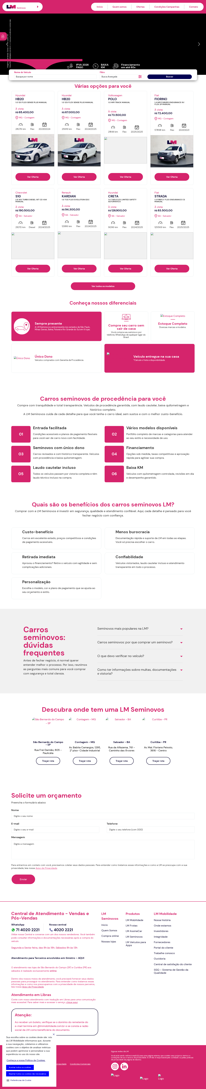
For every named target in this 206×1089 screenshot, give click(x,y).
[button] (19, 1080)
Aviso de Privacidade (46, 868)
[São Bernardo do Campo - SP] (48, 727)
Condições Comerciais (80, 1064)
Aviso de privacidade (57, 1064)
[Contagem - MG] (85, 727)
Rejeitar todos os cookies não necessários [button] (27, 1074)
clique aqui (72, 1002)
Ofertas (140, 6)
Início (100, 6)
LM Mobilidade (134, 920)
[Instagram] (115, 1066)
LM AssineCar (134, 931)
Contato (193, 6)
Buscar (169, 76)
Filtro (102, 72)
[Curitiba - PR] (158, 727)
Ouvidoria (159, 958)
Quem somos (119, 6)
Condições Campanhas (166, 6)
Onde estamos (162, 925)
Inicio (104, 924)
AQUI (81, 958)
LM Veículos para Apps (136, 944)
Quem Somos (109, 930)
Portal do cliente (163, 947)
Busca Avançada (109, 76)
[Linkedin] (124, 1066)
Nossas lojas (108, 941)
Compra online (110, 935)
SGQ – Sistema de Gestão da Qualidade (171, 971)
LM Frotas (131, 925)
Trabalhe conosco (164, 953)
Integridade (161, 936)
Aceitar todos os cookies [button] (20, 1067)
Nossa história (162, 920)
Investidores (161, 931)
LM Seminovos (109, 916)
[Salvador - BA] (121, 727)
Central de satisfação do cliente (173, 964)
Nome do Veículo (22, 72)
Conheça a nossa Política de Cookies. (26, 1060)
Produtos (133, 914)
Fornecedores (162, 942)
